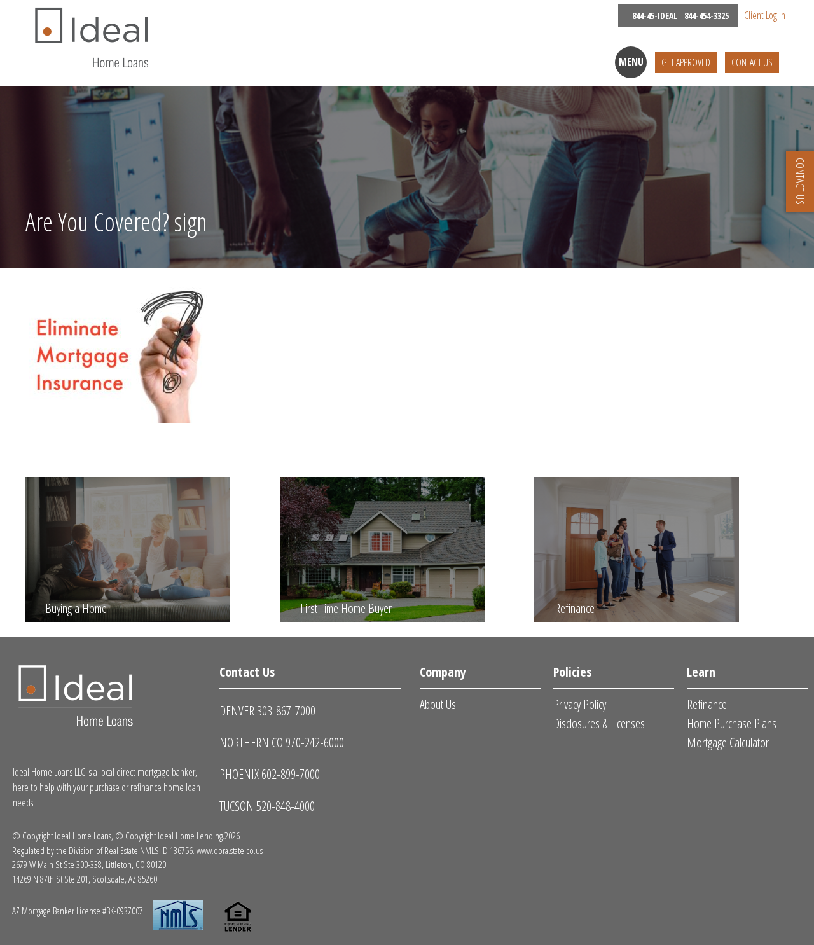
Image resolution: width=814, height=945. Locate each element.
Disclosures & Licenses (599, 723)
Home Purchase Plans (731, 723)
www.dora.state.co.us (230, 850)
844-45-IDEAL (654, 16)
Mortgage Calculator (728, 742)
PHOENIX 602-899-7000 (269, 774)
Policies (572, 671)
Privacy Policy (579, 704)
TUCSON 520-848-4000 (267, 806)
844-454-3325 (706, 16)
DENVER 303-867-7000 (267, 710)
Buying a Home (76, 608)
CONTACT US (800, 181)
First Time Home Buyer (346, 608)
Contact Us (752, 62)
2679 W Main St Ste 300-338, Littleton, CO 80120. (90, 864)
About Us (438, 704)
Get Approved (685, 62)
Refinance (575, 608)
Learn (701, 671)
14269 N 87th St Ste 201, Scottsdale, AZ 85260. (85, 879)
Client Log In (764, 15)
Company (443, 671)
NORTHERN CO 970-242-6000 (281, 742)
